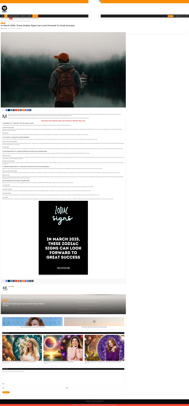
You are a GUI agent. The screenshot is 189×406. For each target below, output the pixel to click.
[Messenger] (28, 110)
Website (67, 387)
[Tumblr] (14, 110)
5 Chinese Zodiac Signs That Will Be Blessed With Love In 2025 (22, 18)
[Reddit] (18, 110)
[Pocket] (25, 110)
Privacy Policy (98, 402)
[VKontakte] (21, 110)
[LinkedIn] (11, 110)
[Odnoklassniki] (23, 110)
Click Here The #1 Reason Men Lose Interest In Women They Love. (63, 121)
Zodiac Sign (3, 23)
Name (3, 383)
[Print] (33, 281)
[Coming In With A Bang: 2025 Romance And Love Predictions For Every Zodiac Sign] (63, 348)
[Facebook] (7, 110)
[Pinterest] (16, 110)
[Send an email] (6, 28)
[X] (9, 110)
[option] (63, 304)
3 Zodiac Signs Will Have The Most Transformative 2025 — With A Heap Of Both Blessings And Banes (103, 361)
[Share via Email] (30, 110)
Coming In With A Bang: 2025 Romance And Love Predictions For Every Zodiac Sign (58, 361)
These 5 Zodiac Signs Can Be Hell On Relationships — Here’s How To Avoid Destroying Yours (19, 361)
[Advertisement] (94, 15)
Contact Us (94, 402)
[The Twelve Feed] (4, 9)
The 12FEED (4, 28)
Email (3, 387)
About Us (90, 402)
